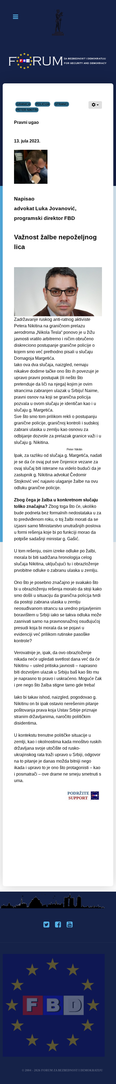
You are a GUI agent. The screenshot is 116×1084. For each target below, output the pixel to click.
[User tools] (95, 105)
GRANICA (23, 104)
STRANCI (61, 104)
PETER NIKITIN (26, 109)
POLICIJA (42, 104)
